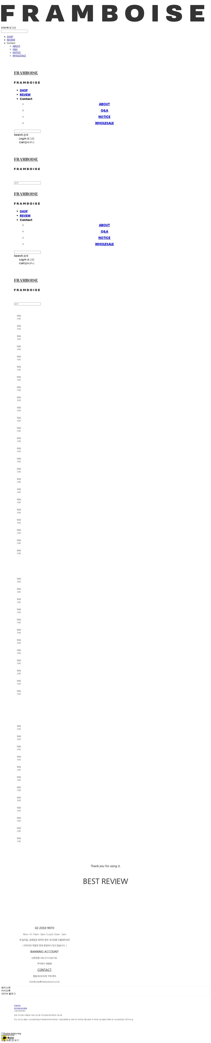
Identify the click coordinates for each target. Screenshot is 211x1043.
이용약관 (17, 1005)
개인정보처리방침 (20, 1008)
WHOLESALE (19, 55)
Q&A (15, 49)
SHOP (10, 36)
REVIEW (11, 39)
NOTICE (17, 52)
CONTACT (44, 969)
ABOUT (16, 46)
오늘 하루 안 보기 (10, 1040)
